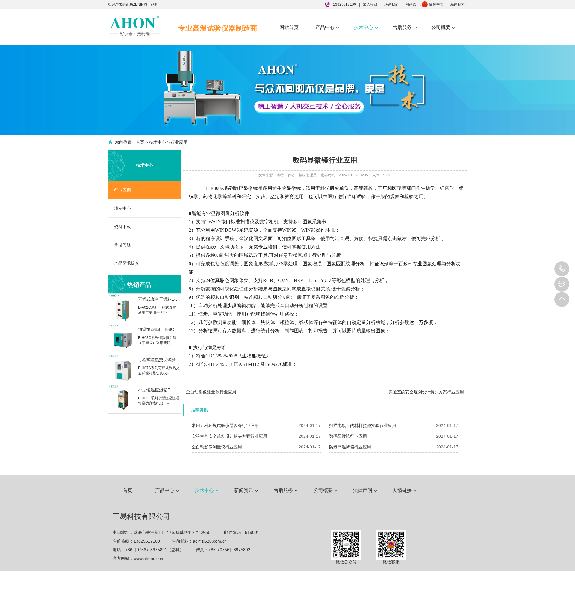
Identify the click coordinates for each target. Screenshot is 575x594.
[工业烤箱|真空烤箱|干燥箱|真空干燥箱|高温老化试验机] (135, 25)
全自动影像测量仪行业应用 (211, 392)
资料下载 (122, 226)
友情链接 (405, 490)
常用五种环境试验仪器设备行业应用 (225, 425)
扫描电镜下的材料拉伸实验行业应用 (362, 425)
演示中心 (122, 208)
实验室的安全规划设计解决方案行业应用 (426, 392)
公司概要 (443, 27)
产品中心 (327, 27)
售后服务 (405, 27)
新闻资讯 (246, 490)
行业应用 (179, 142)
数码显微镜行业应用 (348, 436)
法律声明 (365, 490)
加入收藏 (370, 4)
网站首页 (289, 27)
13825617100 (561, 268)
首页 (140, 142)
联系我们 (391, 4)
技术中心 (366, 27)
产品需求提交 (126, 263)
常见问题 (122, 245)
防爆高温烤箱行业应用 (350, 447)
